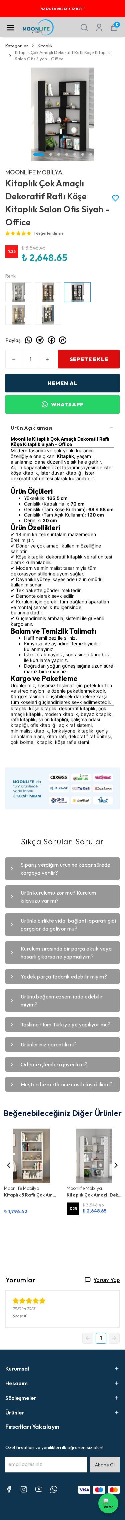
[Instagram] (23, 1489)
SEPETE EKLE (89, 359)
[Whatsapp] (53, 1489)
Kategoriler (16, 45)
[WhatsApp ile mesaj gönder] (108, 1503)
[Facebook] (8, 1489)
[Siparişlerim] (99, 27)
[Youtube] (38, 1489)
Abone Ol (105, 1465)
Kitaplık (45, 45)
